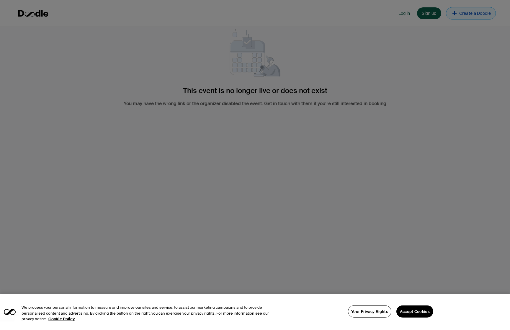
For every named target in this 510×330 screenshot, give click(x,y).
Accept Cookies (415, 311)
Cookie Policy (61, 318)
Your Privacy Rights (369, 311)
